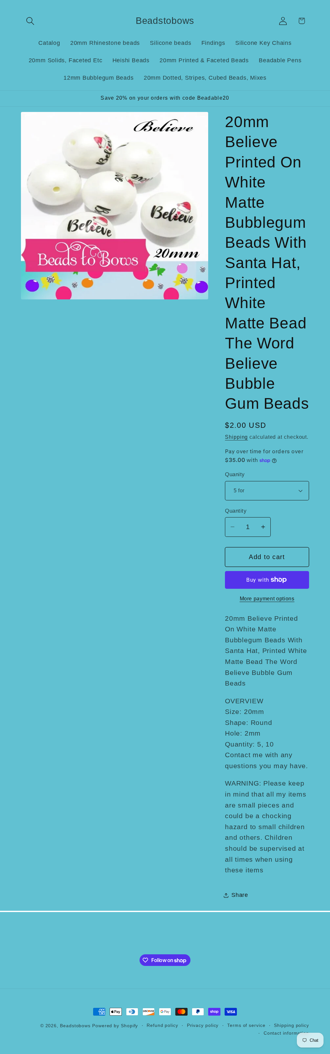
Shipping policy (291, 1025)
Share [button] (239, 895)
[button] (30, 21)
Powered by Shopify (115, 1025)
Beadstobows (75, 1025)
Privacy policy (203, 1025)
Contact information (286, 1033)
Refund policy (162, 1025)
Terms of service (246, 1025)
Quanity (235, 474)
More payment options (267, 598)
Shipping (236, 437)
